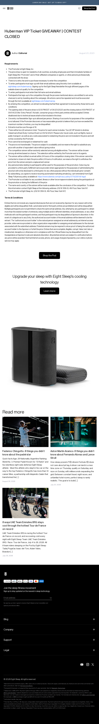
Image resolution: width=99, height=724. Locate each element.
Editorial (23, 53)
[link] (10, 8)
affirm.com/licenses (88, 695)
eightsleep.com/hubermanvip (20, 86)
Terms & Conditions (26, 686)
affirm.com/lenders (10, 693)
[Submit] (50, 597)
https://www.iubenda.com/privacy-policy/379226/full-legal (62, 176)
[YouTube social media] (82, 664)
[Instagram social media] (88, 664)
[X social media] (93, 664)
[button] (4, 8)
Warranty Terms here (58, 688)
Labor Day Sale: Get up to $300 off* (49, 2)
